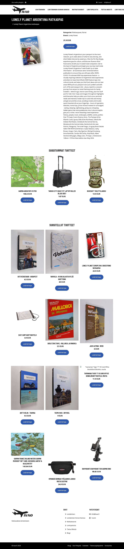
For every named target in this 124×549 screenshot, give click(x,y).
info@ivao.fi (107, 2)
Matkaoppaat (76, 32)
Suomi (100, 2)
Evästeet (85, 546)
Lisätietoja (70, 46)
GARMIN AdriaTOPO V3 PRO (28, 191)
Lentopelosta (92, 10)
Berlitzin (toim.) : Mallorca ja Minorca (62, 343)
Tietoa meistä (106, 10)
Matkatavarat (78, 10)
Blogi (68, 533)
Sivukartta (108, 546)
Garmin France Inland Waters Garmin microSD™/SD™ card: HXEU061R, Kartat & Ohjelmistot (27, 461)
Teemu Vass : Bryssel (62, 413)
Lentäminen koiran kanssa (58, 10)
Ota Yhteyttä (77, 546)
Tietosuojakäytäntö (96, 546)
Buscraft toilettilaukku (96, 191)
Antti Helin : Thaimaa (27, 413)
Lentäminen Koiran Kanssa (76, 518)
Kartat (84, 32)
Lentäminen (40, 10)
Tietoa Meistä (71, 529)
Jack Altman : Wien (96, 346)
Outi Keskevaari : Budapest (27, 276)
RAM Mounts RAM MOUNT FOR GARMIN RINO (96, 469)
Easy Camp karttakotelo (27, 335)
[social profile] (25, 2)
